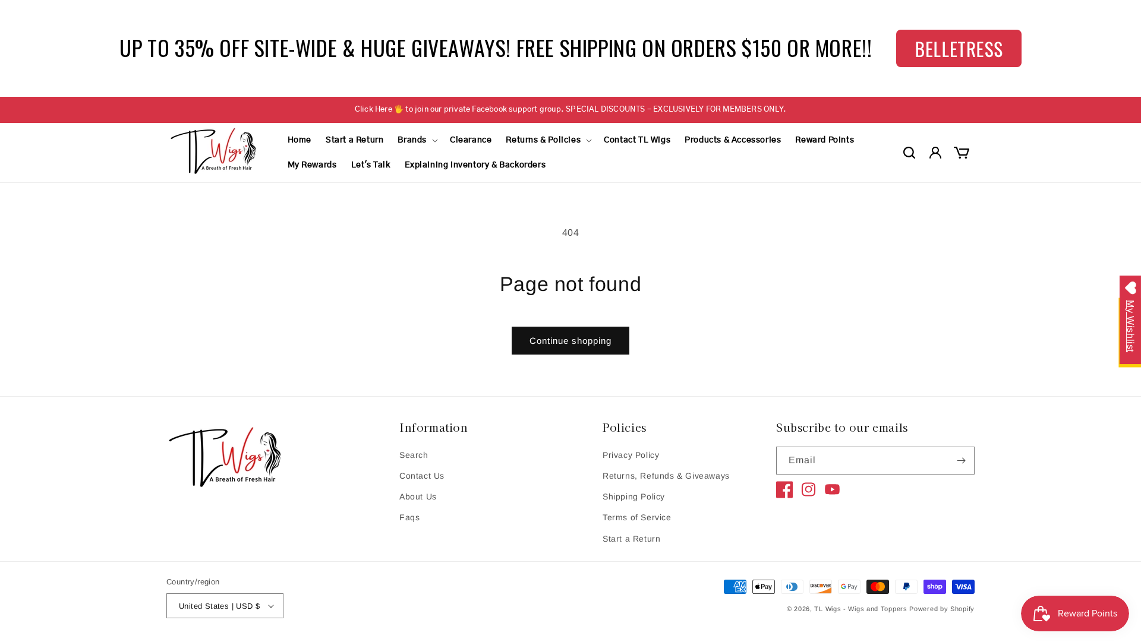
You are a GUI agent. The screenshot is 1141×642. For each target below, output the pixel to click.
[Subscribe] (961, 461)
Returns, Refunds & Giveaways (666, 475)
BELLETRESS (959, 48)
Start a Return (631, 538)
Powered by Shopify (942, 608)
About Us (418, 496)
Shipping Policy (634, 496)
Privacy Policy (631, 455)
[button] (416, 140)
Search (413, 455)
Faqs (409, 517)
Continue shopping (570, 341)
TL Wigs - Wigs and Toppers (860, 608)
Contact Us (422, 475)
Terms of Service (637, 517)
